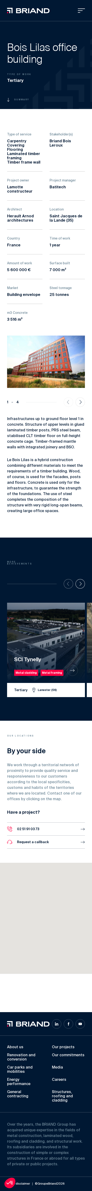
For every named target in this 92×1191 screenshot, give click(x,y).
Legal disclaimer (18, 1184)
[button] (35, 940)
